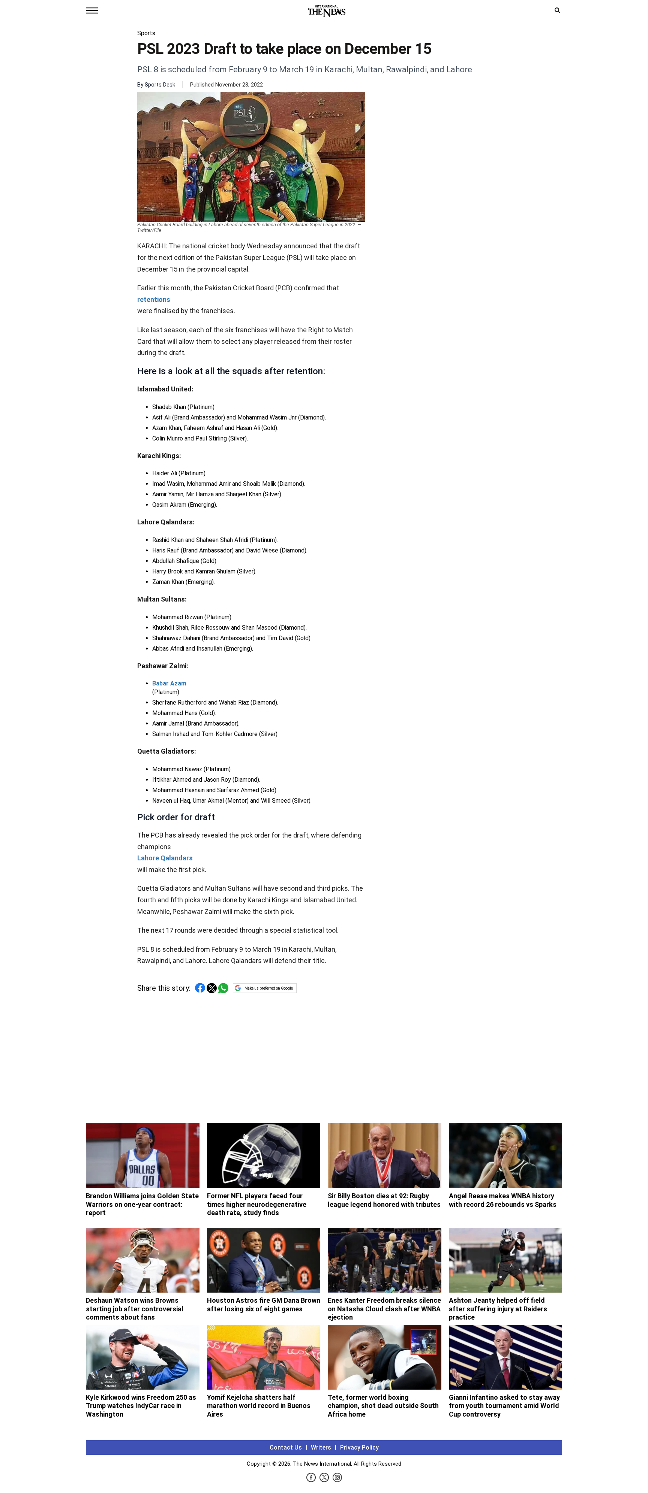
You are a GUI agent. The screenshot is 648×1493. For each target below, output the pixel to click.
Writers (321, 1447)
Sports (146, 33)
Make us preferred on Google (268, 988)
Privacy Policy (359, 1447)
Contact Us (286, 1447)
